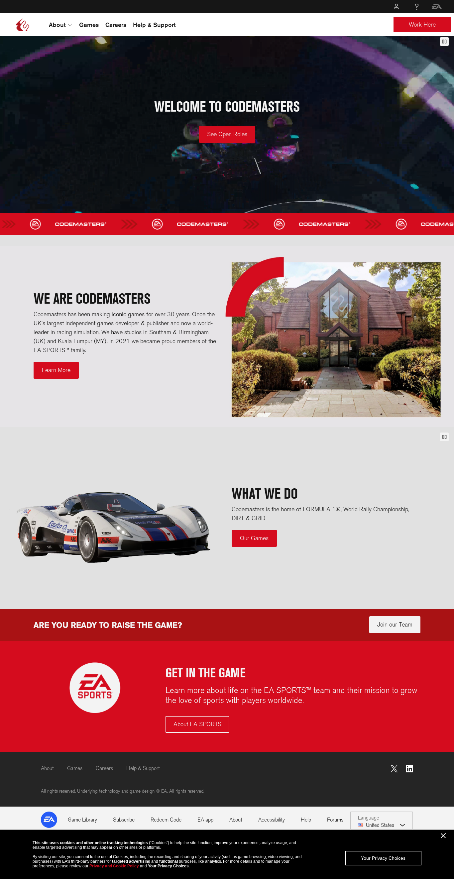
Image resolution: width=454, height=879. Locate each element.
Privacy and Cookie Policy (114, 866)
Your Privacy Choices (383, 858)
